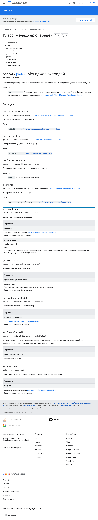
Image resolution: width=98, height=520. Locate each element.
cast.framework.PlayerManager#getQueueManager (62, 95)
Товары (14, 29)
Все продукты (8, 499)
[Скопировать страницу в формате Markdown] (63, 36)
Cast (24, 3)
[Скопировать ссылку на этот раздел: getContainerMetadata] (31, 111)
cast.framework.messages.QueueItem (45, 140)
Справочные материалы (36, 29)
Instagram (38, 446)
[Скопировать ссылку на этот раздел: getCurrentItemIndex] (28, 160)
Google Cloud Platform (11, 491)
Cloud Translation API (41, 21)
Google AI (6, 495)
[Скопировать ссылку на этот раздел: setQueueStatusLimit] (28, 332)
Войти (92, 3)
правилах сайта (66, 405)
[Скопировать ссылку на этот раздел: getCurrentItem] (23, 136)
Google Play (70, 461)
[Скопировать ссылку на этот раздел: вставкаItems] (20, 209)
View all (69, 465)
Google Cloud (71, 457)
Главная (7, 10)
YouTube (38, 457)
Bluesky (37, 442)
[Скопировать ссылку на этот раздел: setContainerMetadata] (30, 298)
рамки (20, 74)
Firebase (69, 446)
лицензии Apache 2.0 (29, 405)
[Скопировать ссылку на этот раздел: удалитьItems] (20, 260)
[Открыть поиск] (69, 2)
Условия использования (12, 444)
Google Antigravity (73, 453)
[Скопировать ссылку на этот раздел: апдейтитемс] (20, 366)
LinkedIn (38, 450)
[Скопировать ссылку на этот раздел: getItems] (15, 185)
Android (69, 438)
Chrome (69, 442)
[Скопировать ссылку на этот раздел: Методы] (16, 104)
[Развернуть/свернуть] (16, 42)
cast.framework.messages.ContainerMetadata (55, 115)
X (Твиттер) (39, 453)
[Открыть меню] (3, 3)
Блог (36, 438)
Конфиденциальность (33, 509)
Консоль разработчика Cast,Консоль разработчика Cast (16, 439)
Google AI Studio (72, 450)
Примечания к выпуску (12, 448)
